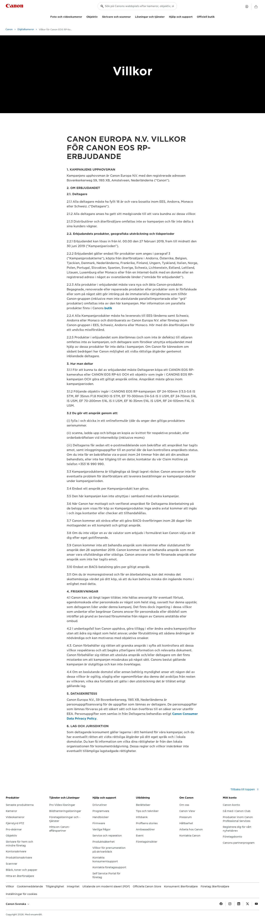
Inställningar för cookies (21, 894)
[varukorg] (256, 7)
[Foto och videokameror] (83, 16)
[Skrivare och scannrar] (132, 16)
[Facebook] (221, 904)
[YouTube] (256, 904)
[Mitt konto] (247, 6)
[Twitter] (247, 904)
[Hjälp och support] (194, 16)
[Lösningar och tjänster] (166, 16)
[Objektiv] (99, 16)
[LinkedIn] (238, 904)
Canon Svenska (16, 904)
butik (108, 308)
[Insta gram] (230, 904)
